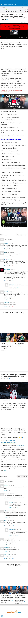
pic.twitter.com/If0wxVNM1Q (8, 442)
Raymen (6, 243)
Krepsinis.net (7, 40)
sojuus (5, 520)
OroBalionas (12, 502)
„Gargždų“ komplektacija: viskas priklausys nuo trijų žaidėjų (7, 346)
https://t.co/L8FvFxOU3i (9, 441)
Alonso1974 (7, 259)
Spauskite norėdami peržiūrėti (10, 304)
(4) (24, 601)
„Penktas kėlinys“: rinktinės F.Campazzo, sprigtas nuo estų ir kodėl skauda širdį (7, 598)
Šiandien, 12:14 (4, 602)
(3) (5, 348)
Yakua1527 (6, 510)
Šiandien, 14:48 (4, 350)
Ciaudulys (6, 302)
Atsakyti (5, 248)
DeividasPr (6, 291)
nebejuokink (12, 529)
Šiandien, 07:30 (18, 346)
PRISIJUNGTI (24, 4)
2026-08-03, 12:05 (18, 603)
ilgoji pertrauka (6, 228)
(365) (19, 345)
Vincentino (6, 547)
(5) (12, 600)
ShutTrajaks (7, 269)
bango (5, 470)
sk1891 (5, 252)
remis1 (5, 485)
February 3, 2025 (20, 445)
